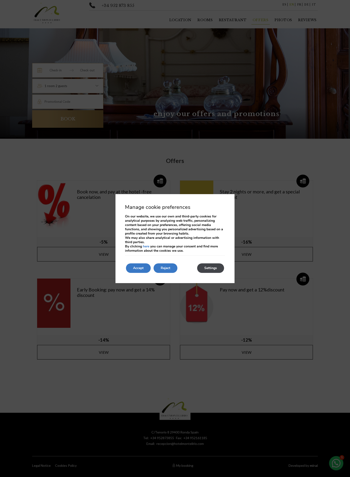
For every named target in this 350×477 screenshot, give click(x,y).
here (146, 246)
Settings (210, 268)
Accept (138, 268)
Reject (165, 268)
